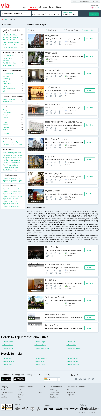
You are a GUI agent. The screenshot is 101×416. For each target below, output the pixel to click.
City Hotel (13, 76)
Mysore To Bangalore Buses (12, 191)
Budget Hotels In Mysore (13, 45)
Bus (19, 397)
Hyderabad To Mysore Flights (12, 144)
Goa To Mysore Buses (10, 170)
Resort (13, 86)
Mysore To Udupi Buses (10, 199)
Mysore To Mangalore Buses (12, 196)
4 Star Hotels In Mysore (13, 35)
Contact (41, 390)
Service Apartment (13, 88)
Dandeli (13, 117)
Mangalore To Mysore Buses (12, 157)
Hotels (20, 392)
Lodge (13, 81)
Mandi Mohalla (13, 102)
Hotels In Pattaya (40, 345)
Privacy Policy (54, 392)
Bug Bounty (54, 397)
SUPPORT (95, 1)
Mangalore (13, 115)
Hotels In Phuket (7, 345)
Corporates (70, 394)
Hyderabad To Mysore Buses (12, 155)
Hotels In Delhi (7, 358)
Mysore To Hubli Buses (10, 204)
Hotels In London (8, 342)
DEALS (74, 1)
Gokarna (13, 125)
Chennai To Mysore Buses (11, 162)
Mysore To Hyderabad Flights (12, 181)
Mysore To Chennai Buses (11, 206)
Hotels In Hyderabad (72, 364)
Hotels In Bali (70, 342)
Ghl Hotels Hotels (13, 55)
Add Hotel (70, 390)
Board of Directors (7, 392)
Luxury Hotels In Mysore (13, 42)
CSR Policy (53, 390)
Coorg (13, 110)
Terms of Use (54, 394)
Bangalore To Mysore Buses (12, 153)
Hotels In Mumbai (72, 358)
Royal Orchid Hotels (13, 63)
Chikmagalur (13, 112)
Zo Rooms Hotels (13, 65)
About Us (4, 390)
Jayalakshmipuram (13, 99)
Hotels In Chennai (72, 361)
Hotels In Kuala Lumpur (42, 348)
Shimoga (13, 127)
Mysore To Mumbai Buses (11, 194)
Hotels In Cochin (40, 364)
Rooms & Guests (67, 12)
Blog (40, 392)
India (5, 19)
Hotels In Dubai (71, 345)
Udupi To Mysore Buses (10, 167)
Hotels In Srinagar (8, 361)
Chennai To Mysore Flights (11, 142)
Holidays (21, 394)
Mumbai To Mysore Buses (11, 160)
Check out (50, 12)
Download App (84, 1)
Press (3, 394)
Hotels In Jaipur (39, 361)
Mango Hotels (13, 58)
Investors (4, 397)
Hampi (13, 120)
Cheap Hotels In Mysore (13, 47)
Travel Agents (71, 392)
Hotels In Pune (7, 364)
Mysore (12, 19)
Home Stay (13, 79)
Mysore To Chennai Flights (11, 178)
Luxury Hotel (13, 83)
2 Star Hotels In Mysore (13, 37)
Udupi (13, 122)
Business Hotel (13, 74)
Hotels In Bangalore (41, 358)
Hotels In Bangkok (40, 342)
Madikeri (13, 130)
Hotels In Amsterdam (73, 348)
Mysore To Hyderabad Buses (12, 189)
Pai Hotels (13, 60)
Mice (19, 399)
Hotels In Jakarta (7, 348)
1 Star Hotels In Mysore (13, 40)
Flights (20, 390)
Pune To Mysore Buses (10, 165)
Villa (13, 91)
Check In (35, 12)
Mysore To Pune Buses (10, 201)
